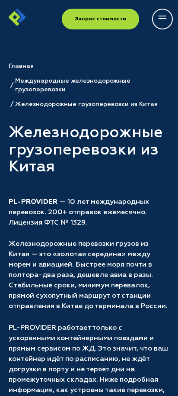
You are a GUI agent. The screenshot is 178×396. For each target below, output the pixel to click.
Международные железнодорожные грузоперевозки (72, 85)
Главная (21, 66)
